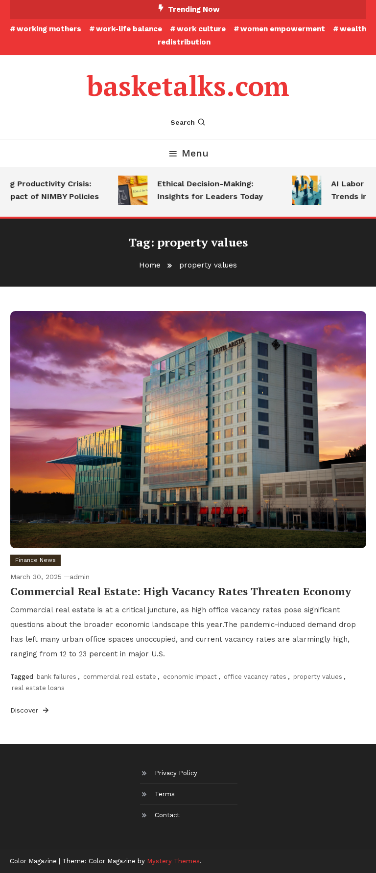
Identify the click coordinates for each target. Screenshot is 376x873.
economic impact (190, 676)
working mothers (49, 28)
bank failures (56, 676)
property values (317, 676)
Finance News (35, 560)
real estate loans (38, 688)
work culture (201, 28)
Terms (165, 794)
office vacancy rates (255, 676)
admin (80, 577)
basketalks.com (188, 85)
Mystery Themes (173, 861)
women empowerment (282, 28)
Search (182, 122)
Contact (167, 815)
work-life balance (129, 28)
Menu (195, 153)
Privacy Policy (176, 773)
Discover (25, 710)
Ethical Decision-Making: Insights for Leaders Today (204, 190)
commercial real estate (119, 676)
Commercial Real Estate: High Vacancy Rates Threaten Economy (180, 591)
